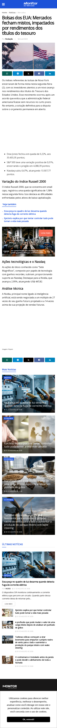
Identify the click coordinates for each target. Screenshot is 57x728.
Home (4, 12)
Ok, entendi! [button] (28, 719)
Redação (9, 39)
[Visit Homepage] (30, 4)
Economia (8, 418)
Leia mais (10, 603)
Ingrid (8, 589)
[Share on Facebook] (39, 73)
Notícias (12, 12)
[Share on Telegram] (18, 73)
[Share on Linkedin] (50, 73)
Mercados (22, 12)
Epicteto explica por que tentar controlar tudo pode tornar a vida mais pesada (27, 445)
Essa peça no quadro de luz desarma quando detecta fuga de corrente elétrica (25, 212)
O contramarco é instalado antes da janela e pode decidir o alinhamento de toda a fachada (34, 660)
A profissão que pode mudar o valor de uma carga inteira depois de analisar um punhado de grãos (27, 484)
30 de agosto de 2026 (13, 491)
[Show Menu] (3, 4)
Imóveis (7, 378)
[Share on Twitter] (28, 73)
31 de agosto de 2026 (13, 410)
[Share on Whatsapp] (7, 73)
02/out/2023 (23, 39)
